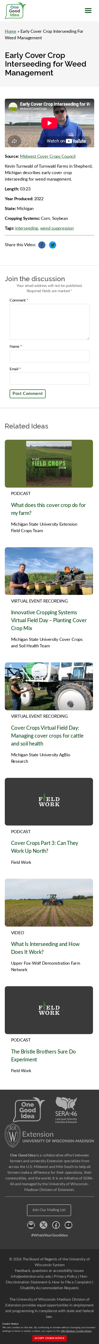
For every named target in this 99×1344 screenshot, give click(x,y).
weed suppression (57, 228)
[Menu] (88, 11)
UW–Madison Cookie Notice (76, 1331)
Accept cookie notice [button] (49, 1338)
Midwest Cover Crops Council (47, 156)
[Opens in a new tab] (49, 1135)
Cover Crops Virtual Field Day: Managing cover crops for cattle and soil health (47, 735)
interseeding (26, 228)
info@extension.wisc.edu (31, 1276)
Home (10, 31)
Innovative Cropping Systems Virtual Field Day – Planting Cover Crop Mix (49, 620)
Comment (19, 300)
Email (15, 369)
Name (16, 346)
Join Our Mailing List (49, 1210)
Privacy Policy (65, 1276)
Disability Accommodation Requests (49, 1288)
